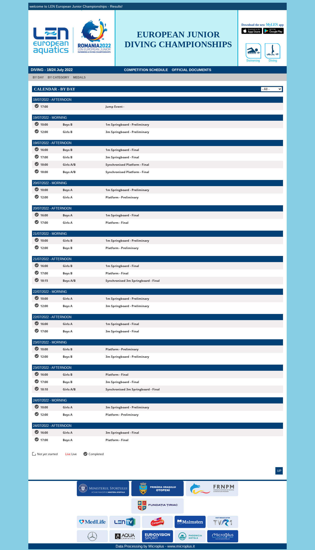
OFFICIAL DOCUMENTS (191, 70)
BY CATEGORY (58, 77)
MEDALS (79, 77)
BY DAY (38, 77)
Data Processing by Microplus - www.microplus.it (155, 546)
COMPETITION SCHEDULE (146, 70)
